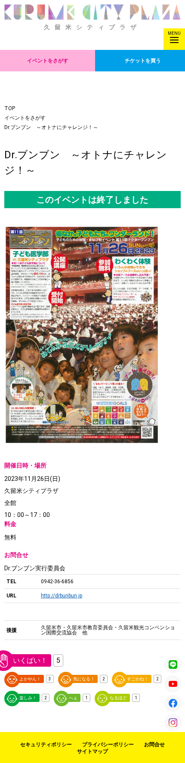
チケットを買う (143, 61)
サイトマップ (92, 751)
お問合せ (154, 744)
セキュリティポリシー (46, 744)
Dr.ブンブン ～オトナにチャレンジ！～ (51, 127)
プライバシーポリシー (108, 744)
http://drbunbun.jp (61, 596)
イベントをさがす (47, 61)
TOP (9, 108)
